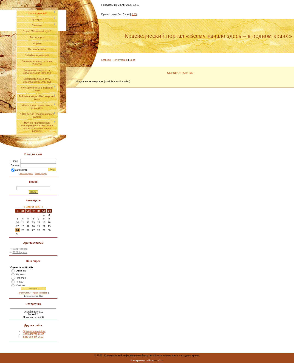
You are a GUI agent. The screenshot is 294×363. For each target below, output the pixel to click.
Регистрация (41, 173)
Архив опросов (40, 293)
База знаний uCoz (33, 336)
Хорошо (20, 274)
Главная (106, 59)
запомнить (21, 169)
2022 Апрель (20, 252)
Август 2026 (33, 206)
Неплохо (21, 278)
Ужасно (20, 285)
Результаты (24, 293)
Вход (132, 59)
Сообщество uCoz (33, 334)
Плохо (19, 281)
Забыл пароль (26, 173)
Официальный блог (34, 331)
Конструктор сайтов (142, 360)
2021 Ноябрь (20, 248)
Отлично (21, 270)
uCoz (161, 360)
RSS (134, 14)
